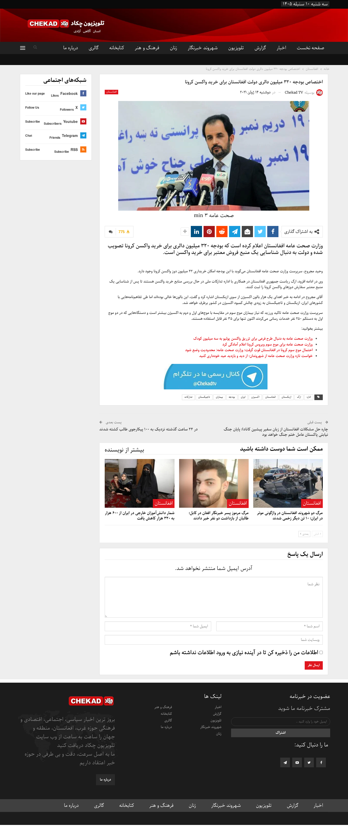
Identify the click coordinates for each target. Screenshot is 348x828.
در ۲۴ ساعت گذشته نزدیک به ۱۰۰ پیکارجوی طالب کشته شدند (148, 429)
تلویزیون (236, 48)
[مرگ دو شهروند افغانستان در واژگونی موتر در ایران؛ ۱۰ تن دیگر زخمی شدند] (288, 483)
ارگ (299, 397)
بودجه (232, 397)
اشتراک (281, 733)
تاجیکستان (204, 397)
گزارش (260, 48)
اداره (309, 397)
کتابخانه (116, 48)
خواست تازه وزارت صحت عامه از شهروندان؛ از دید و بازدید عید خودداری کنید (256, 356)
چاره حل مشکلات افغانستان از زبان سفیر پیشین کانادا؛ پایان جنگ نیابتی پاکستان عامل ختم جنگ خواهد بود (276, 432)
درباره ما (70, 48)
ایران (243, 397)
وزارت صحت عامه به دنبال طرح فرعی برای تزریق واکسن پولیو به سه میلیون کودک (252, 339)
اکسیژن (255, 397)
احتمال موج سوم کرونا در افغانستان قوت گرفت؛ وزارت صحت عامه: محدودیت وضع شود (249, 350)
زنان (173, 48)
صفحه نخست (310, 48)
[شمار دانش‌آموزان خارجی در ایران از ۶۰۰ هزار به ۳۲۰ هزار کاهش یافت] (139, 483)
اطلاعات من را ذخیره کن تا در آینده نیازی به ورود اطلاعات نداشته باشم (244, 652)
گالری (94, 48)
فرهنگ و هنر (147, 48)
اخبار (281, 48)
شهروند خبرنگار (202, 48)
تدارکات (188, 397)
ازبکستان (286, 397)
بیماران (219, 397)
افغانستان (111, 92)
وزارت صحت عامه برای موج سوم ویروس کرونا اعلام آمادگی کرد (267, 344)
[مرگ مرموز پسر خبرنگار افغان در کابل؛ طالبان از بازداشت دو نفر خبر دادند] (214, 483)
